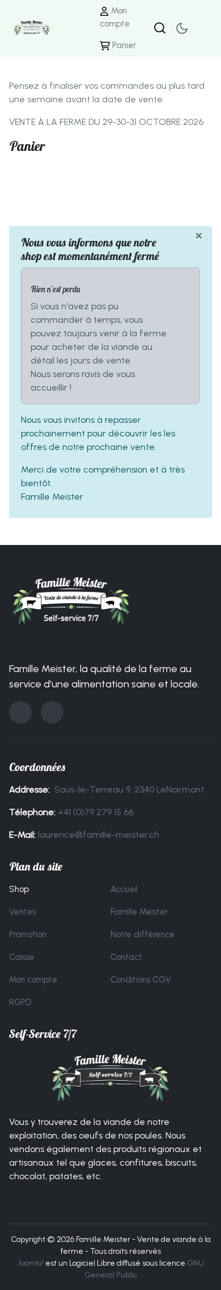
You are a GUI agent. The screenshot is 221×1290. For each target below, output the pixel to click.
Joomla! (30, 1263)
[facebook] (20, 712)
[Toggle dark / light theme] (182, 28)
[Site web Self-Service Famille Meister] (110, 1078)
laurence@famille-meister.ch (98, 834)
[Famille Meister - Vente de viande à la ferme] (32, 27)
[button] (202, 28)
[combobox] (160, 28)
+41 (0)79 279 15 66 (96, 812)
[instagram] (52, 712)
